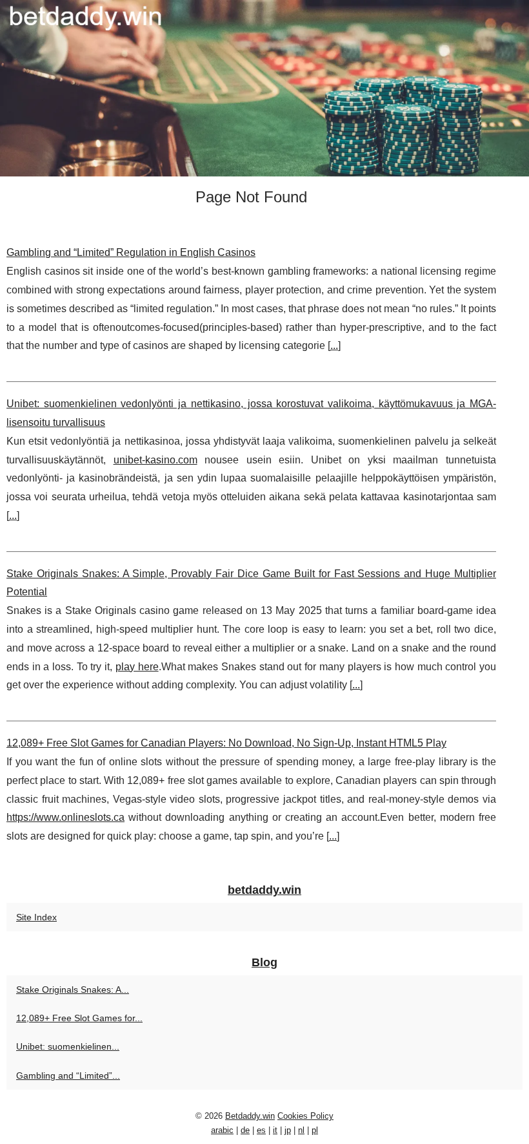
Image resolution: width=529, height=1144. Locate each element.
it (275, 1130)
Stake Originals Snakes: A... (72, 989)
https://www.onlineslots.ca (65, 817)
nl (301, 1130)
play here (137, 666)
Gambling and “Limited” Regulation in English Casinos (130, 252)
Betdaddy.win (250, 1116)
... (334, 345)
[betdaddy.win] (264, 88)
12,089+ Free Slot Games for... (79, 1018)
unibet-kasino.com (155, 459)
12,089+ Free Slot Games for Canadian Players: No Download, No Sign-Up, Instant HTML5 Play (226, 742)
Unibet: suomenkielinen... (67, 1046)
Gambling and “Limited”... (68, 1075)
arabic (222, 1130)
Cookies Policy (305, 1116)
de (245, 1130)
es (261, 1130)
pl (315, 1130)
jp (287, 1130)
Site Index (36, 917)
